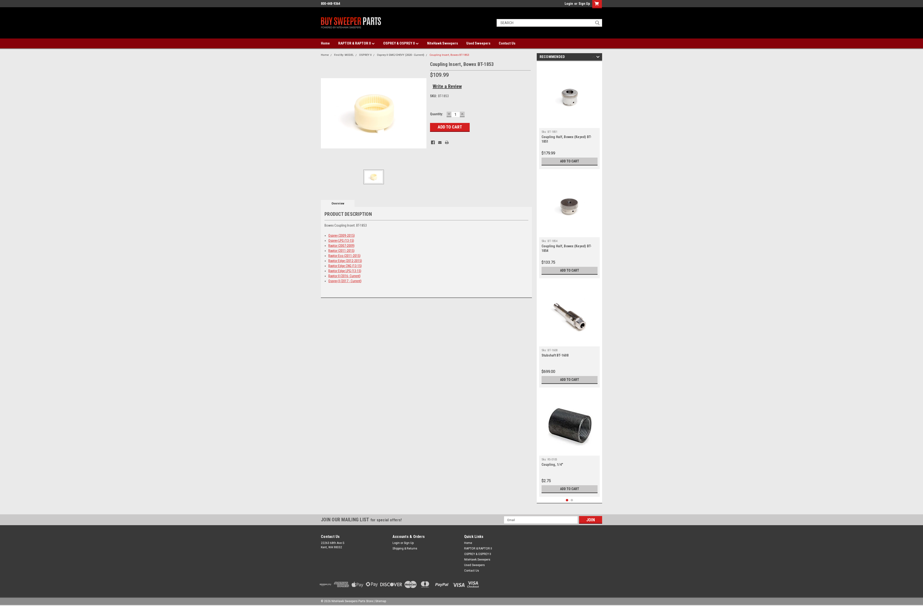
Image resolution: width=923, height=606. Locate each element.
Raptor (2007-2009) (341, 246)
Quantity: (436, 114)
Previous (593, 57)
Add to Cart (569, 161)
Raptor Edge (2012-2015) (345, 261)
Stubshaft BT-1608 (555, 355)
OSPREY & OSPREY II (399, 43)
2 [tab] (572, 500)
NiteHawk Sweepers (442, 43)
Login (569, 4)
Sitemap (380, 601)
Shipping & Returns (405, 548)
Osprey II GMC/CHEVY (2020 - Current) (400, 55)
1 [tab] (567, 500)
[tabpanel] (569, 116)
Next (598, 57)
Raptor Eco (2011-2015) (344, 256)
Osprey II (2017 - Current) (345, 281)
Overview (337, 203)
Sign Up (584, 4)
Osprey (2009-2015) (341, 235)
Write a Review (447, 86)
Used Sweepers (478, 43)
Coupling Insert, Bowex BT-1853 (449, 55)
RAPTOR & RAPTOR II (355, 43)
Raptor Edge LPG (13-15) (344, 271)
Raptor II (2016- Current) (344, 276)
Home (325, 43)
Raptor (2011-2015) (341, 251)
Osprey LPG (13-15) (341, 240)
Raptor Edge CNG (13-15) (345, 266)
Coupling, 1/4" (552, 464)
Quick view (569, 124)
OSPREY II (365, 55)
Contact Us (507, 43)
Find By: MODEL (344, 55)
